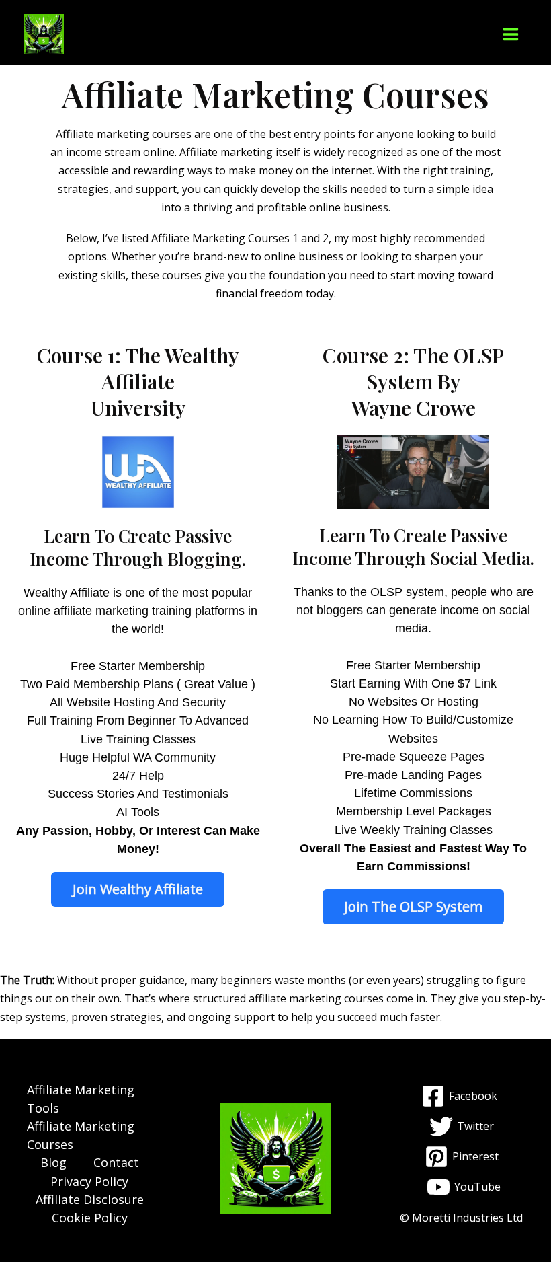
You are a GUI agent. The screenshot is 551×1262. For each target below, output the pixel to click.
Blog (53, 1162)
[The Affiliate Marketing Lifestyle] (44, 34)
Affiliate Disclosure (90, 1199)
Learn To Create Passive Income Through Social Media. (413, 546)
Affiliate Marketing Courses (80, 1135)
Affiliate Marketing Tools (80, 1099)
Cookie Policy (90, 1218)
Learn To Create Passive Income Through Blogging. (138, 547)
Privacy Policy (89, 1181)
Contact (116, 1162)
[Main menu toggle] (510, 34)
